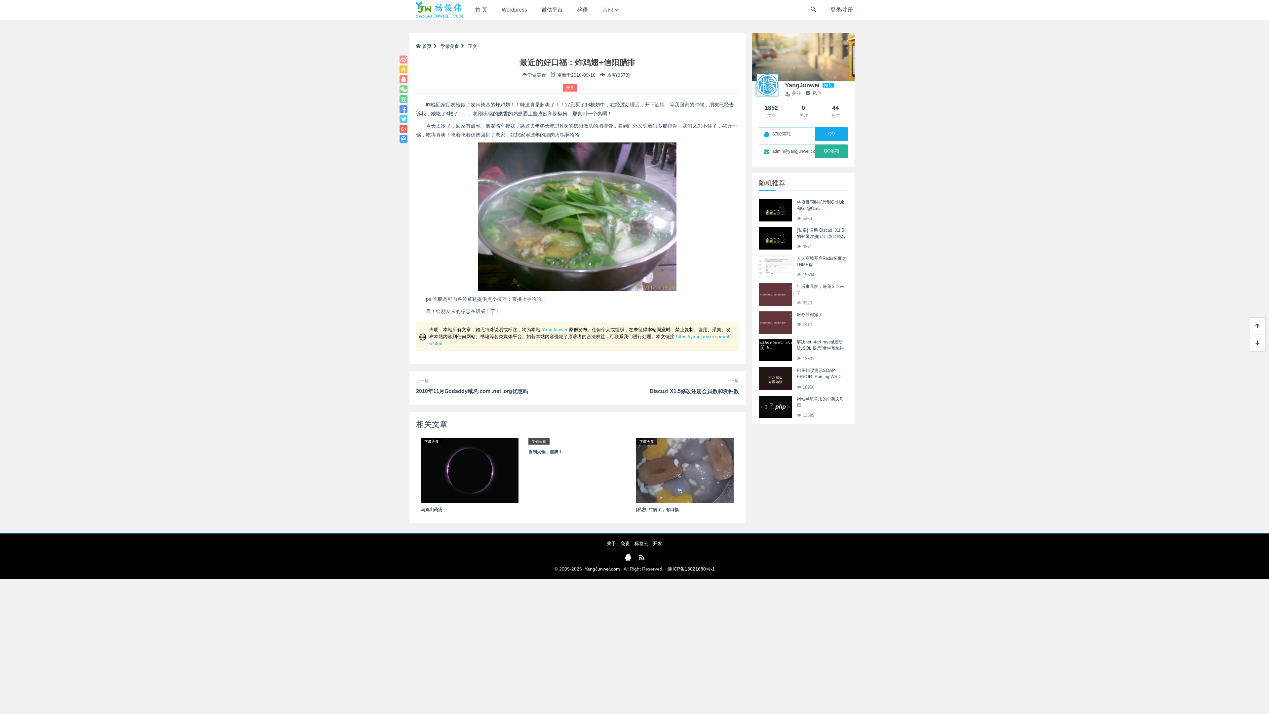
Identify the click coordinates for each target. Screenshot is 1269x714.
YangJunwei (554, 329)
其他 (607, 10)
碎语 (582, 10)
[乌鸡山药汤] (470, 470)
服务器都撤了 (810, 314)
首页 (427, 46)
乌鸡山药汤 (431, 509)
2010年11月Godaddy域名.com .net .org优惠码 (472, 391)
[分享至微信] (403, 89)
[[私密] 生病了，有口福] (685, 470)
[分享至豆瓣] (403, 99)
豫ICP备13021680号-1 (691, 569)
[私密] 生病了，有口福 (657, 509)
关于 (611, 543)
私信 (817, 93)
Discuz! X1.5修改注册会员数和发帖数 (694, 391)
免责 (625, 543)
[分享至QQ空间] (403, 69)
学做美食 (450, 46)
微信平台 (552, 10)
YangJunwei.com (602, 569)
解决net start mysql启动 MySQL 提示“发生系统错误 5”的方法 (820, 348)
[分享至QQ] (403, 79)
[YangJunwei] (439, 10)
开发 (657, 543)
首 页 (481, 10)
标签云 (641, 543)
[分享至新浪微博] (403, 59)
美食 (570, 87)
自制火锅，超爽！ (545, 451)
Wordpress (514, 10)
